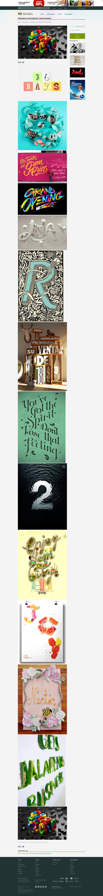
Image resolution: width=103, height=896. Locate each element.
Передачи (37, 867)
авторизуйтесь (38, 853)
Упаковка (72, 867)
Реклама (37, 871)
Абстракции (20, 871)
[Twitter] (20, 62)
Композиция (37, 864)
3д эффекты (20, 873)
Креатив (71, 862)
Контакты (60, 8)
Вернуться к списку (80, 26)
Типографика (32, 21)
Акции (36, 862)
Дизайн (19, 867)
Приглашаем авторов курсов (41, 879)
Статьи (60, 14)
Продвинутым (55, 862)
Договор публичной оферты (23, 879)
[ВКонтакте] (18, 62)
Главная (19, 21)
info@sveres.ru (57, 886)
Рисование (20, 869)
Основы (19, 862)
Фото (71, 864)
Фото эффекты (21, 864)
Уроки (42, 14)
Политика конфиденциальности (24, 881)
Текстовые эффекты (22, 866)
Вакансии (37, 881)
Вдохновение (68, 14)
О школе (54, 8)
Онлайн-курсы (51, 14)
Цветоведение (38, 875)
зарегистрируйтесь (47, 853)
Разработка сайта (73, 886)
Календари (72, 866)
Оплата (65, 8)
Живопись (72, 871)
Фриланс (37, 873)
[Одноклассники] (21, 62)
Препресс (37, 869)
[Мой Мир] (23, 62)
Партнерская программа (23, 878)
